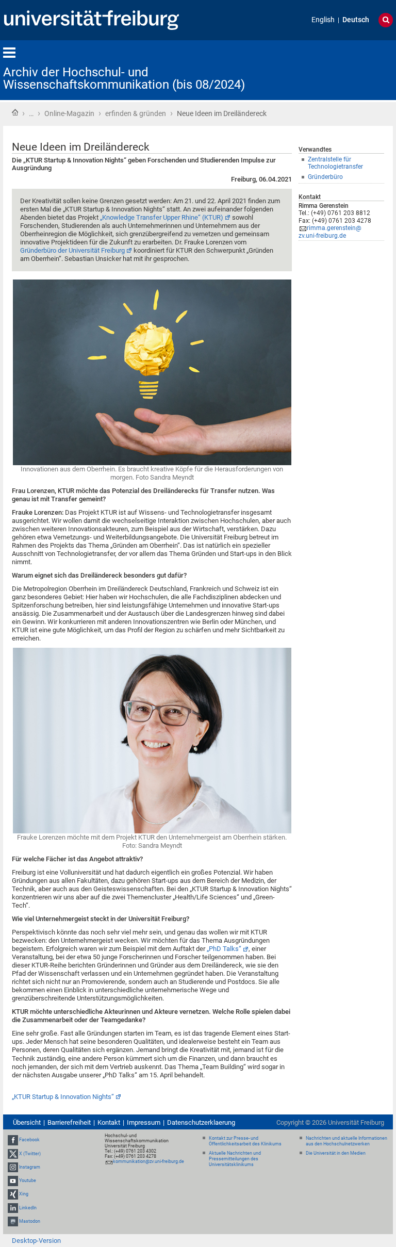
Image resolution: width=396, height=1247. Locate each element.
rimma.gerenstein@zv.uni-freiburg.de (330, 231)
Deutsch (355, 19)
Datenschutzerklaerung (201, 1122)
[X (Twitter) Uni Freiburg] (13, 1153)
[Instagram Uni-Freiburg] (13, 1167)
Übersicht (27, 1122)
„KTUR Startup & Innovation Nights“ (63, 1097)
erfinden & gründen (135, 113)
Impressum (143, 1122)
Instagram (29, 1167)
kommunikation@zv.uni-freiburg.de (148, 1161)
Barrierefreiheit (69, 1122)
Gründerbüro (325, 177)
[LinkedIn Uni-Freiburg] (13, 1207)
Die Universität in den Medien (336, 1153)
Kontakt (108, 1122)
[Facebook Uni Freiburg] (13, 1140)
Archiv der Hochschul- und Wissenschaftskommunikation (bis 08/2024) (124, 78)
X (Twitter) (30, 1153)
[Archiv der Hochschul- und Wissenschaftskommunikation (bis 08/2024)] (342, 69)
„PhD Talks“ (224, 949)
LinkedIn (28, 1207)
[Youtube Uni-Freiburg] (13, 1180)
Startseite (15, 112)
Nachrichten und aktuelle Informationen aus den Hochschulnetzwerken (346, 1141)
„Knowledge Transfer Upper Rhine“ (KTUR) (161, 217)
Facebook (29, 1140)
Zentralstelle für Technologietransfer (335, 163)
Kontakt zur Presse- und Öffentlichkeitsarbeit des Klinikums (245, 1141)
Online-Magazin (69, 113)
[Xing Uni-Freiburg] (13, 1193)
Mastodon (29, 1221)
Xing (23, 1193)
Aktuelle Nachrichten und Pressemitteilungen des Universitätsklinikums (235, 1159)
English (323, 19)
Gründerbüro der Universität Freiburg (72, 250)
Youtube (27, 1180)
